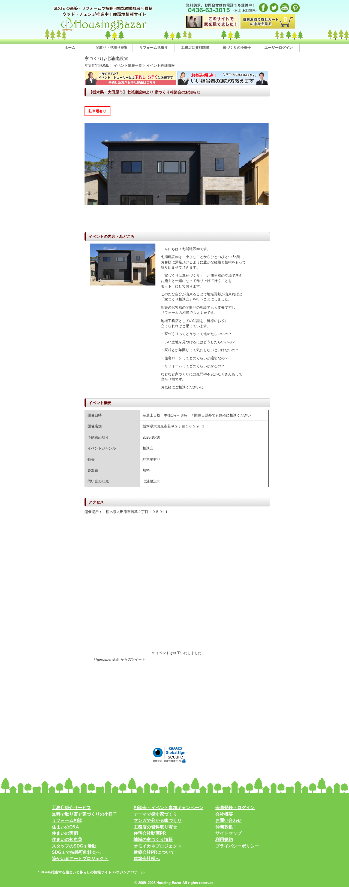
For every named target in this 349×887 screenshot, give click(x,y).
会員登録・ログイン (235, 807)
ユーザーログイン (278, 47)
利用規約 (224, 839)
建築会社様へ (147, 858)
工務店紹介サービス (71, 807)
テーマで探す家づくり (155, 814)
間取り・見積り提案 (112, 47)
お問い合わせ (228, 820)
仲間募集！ (226, 827)
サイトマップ (228, 833)
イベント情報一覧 (128, 65)
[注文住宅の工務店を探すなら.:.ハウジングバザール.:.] (103, 31)
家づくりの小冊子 (237, 47)
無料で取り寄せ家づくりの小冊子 (84, 814)
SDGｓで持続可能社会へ (76, 852)
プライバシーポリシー (237, 846)
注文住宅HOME (97, 65)
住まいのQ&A (65, 827)
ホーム (70, 47)
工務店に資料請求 (195, 47)
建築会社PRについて (154, 852)
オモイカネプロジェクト (158, 846)
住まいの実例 (65, 833)
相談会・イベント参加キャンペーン (168, 807)
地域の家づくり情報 (153, 839)
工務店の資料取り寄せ (155, 827)
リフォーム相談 (67, 820)
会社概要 (224, 814)
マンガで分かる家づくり (158, 820)
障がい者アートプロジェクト (80, 858)
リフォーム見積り (153, 47)
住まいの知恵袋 (67, 839)
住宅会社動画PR (150, 833)
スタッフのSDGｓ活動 (74, 846)
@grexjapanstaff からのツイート (119, 659)
